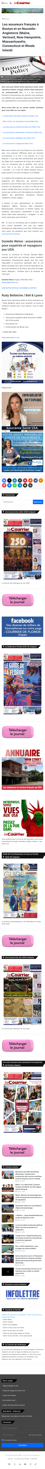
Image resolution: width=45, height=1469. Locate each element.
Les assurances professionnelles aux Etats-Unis (21, 127)
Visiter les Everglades (10, 1324)
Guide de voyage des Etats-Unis (14, 1390)
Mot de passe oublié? (35, 1435)
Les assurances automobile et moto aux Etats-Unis (22, 132)
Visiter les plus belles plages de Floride (16, 1333)
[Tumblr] (20, 480)
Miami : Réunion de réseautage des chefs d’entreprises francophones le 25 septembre (28, 1197)
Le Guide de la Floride (21, 1459)
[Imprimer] (30, 485)
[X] (9, 480)
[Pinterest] (25, 480)
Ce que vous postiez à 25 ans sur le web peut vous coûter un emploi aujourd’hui (28, 1271)
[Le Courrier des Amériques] (22, 3)
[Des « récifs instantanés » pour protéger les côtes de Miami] (8, 1249)
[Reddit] (30, 480)
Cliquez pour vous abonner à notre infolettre (17, 1416)
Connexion (22, 1445)
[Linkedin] (14, 480)
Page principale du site (10, 1386)
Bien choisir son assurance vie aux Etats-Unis (20, 121)
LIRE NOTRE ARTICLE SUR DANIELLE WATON (19, 288)
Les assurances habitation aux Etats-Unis (19, 138)
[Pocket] (4, 485)
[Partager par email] (25, 485)
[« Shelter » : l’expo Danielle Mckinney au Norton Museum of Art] (8, 1218)
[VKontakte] (35, 480)
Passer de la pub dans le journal (14, 1405)
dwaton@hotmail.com (10, 282)
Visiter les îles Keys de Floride (13, 1330)
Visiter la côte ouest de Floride (13, 1327)
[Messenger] (9, 485)
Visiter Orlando (8, 1322)
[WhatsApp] (14, 485)
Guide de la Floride (9, 1395)
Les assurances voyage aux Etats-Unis (18, 143)
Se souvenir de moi (10, 1440)
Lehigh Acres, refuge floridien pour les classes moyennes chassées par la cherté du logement (28, 1238)
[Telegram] (20, 485)
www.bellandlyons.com (11, 337)
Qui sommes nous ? (9, 1400)
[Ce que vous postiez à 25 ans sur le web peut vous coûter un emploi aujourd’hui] (8, 1272)
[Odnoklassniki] (41, 480)
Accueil (6, 19)
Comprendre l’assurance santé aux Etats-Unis (20, 116)
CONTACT (34, 1459)
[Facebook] (4, 480)
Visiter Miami (7, 1319)
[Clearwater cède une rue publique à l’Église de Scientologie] (8, 1209)
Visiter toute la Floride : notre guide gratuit (17, 1336)
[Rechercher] (11, 3)
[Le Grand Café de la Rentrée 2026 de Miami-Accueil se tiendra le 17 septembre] (8, 1228)
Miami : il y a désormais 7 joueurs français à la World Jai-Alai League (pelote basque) (28, 1187)
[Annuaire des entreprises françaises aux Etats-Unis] (22, 10)
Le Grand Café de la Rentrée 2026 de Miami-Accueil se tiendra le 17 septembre (28, 1227)
